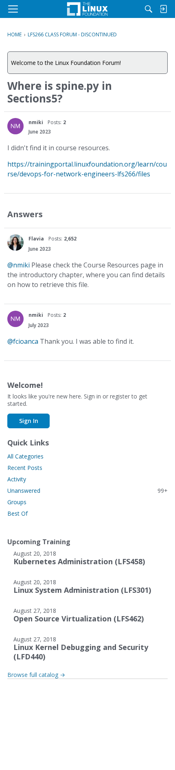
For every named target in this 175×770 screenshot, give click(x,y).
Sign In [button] (28, 421)
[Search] (148, 9)
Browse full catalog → (36, 675)
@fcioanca (22, 341)
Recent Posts (24, 468)
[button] (15, 126)
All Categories (25, 456)
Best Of (17, 513)
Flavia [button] (36, 238)
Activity (16, 479)
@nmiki (18, 264)
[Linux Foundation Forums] (87, 9)
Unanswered (87, 490)
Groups (16, 502)
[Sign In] (163, 9)
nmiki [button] (35, 122)
